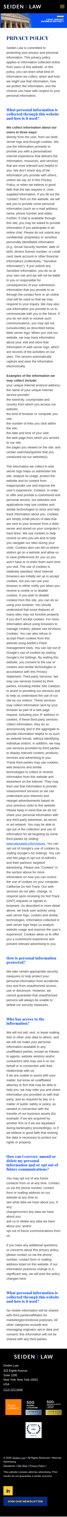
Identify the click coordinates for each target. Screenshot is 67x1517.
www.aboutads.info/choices (25, 843)
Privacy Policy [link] (37, 1465)
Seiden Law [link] (19, 1457)
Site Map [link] (22, 1465)
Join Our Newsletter (25, 1501)
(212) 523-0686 (13, 1389)
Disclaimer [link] (9, 1465)
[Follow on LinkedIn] (8, 1490)
